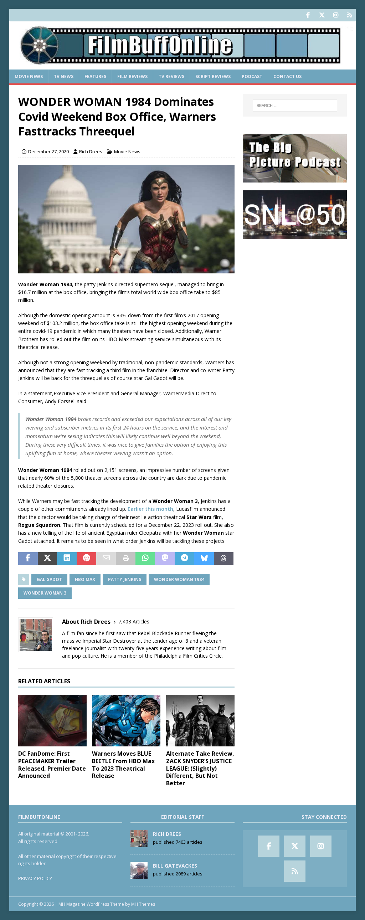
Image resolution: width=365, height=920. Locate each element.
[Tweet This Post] (47, 558)
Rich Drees (90, 151)
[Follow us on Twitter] (321, 15)
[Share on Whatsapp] (145, 558)
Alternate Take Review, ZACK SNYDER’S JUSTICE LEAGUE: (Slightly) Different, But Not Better (200, 768)
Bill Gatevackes (175, 865)
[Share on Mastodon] (165, 558)
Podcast (252, 76)
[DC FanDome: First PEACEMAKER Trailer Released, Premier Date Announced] (52, 720)
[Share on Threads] (223, 558)
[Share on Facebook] (28, 558)
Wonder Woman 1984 (179, 579)
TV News (63, 76)
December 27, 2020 (48, 151)
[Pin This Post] (86, 558)
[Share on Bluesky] (204, 558)
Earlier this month (150, 508)
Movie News (29, 76)
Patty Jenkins (124, 579)
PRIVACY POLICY (35, 878)
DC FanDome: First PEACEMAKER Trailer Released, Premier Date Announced (52, 765)
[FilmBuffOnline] (182, 65)
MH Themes (143, 904)
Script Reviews (213, 76)
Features (95, 76)
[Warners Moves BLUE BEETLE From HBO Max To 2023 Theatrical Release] (126, 720)
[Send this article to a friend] (106, 558)
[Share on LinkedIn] (67, 558)
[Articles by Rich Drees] (139, 843)
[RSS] (349, 15)
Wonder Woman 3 (45, 593)
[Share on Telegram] (184, 558)
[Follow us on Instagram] (335, 15)
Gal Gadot (49, 579)
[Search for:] (295, 105)
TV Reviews (171, 76)
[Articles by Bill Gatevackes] (139, 875)
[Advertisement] (295, 291)
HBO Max (85, 579)
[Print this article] (125, 558)
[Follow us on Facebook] (308, 15)
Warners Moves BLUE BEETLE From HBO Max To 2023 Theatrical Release (123, 765)
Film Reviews (132, 76)
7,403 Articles (133, 621)
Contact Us (287, 76)
